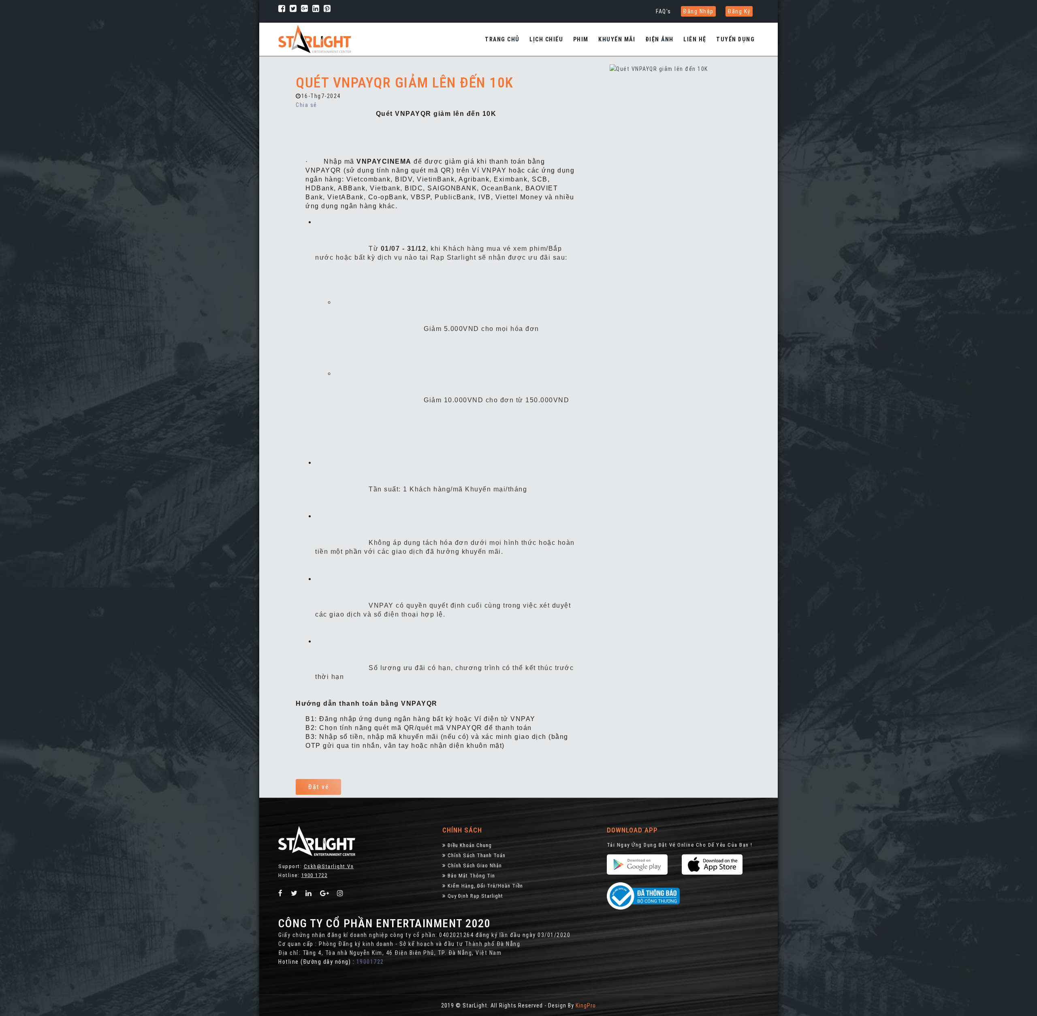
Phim (581, 39)
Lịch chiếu (546, 39)
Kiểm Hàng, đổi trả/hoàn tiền (485, 886)
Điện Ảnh (659, 39)
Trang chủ (502, 39)
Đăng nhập (698, 11)
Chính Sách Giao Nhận (475, 865)
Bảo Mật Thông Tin (471, 876)
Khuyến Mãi (616, 39)
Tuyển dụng (735, 39)
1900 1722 (314, 875)
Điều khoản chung (470, 845)
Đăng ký (739, 11)
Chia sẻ (306, 105)
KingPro (586, 1005)
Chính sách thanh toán (477, 855)
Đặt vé (318, 787)
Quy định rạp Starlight (475, 896)
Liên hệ (694, 39)
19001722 (370, 961)
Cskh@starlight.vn (329, 866)
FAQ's (663, 11)
